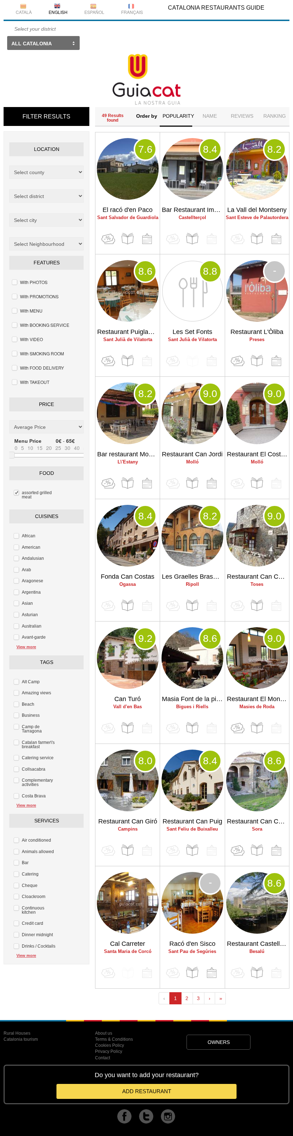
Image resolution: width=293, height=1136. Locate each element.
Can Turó (127, 699)
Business (31, 715)
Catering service (38, 757)
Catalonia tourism (21, 1039)
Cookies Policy (109, 1045)
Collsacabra (33, 769)
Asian (27, 603)
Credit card (32, 923)
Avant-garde (34, 637)
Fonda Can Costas (127, 576)
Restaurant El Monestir (258, 699)
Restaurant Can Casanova (258, 576)
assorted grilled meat (37, 494)
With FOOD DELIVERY (42, 368)
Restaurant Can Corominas (258, 821)
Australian (31, 626)
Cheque (30, 885)
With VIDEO (31, 339)
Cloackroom (33, 896)
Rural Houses (17, 1033)
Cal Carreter (127, 943)
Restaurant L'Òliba (256, 331)
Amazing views (36, 692)
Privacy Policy (108, 1051)
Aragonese (32, 580)
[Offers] (108, 238)
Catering (30, 874)
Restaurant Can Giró (127, 821)
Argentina (31, 592)
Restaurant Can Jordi (192, 454)
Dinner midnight (37, 934)
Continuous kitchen (33, 910)
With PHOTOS (34, 282)
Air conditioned (36, 840)
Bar (25, 862)
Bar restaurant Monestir (128, 454)
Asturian (30, 614)
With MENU (31, 311)
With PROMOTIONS (39, 296)
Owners (219, 1042)
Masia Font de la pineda (193, 699)
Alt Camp (31, 681)
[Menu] (127, 238)
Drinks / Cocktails (38, 946)
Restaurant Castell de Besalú (258, 943)
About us (103, 1033)
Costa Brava (34, 795)
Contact (102, 1057)
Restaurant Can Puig (192, 821)
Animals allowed (38, 851)
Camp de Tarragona (32, 729)
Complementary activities (37, 782)
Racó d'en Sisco (192, 943)
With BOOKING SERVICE (44, 325)
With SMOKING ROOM (42, 353)
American (31, 547)
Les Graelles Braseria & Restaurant (193, 576)
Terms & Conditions (114, 1039)
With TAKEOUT (34, 382)
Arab (26, 569)
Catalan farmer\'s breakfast (38, 744)
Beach (28, 704)
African (28, 535)
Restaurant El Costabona (258, 454)
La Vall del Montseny (257, 209)
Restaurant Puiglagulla (128, 331)
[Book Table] (147, 238)
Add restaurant (146, 1091)
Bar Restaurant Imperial (193, 209)
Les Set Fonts (192, 331)
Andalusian (33, 558)
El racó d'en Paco (128, 209)
